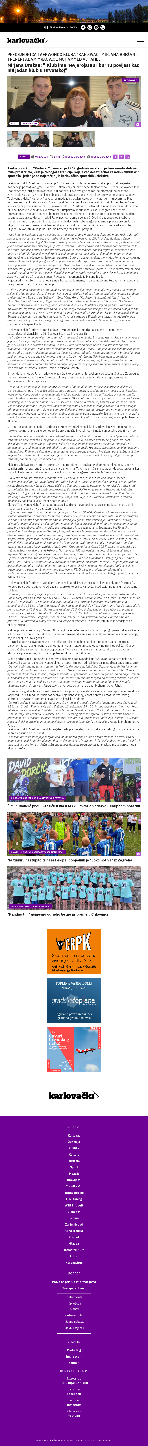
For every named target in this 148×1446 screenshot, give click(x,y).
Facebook (74, 1394)
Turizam (74, 1161)
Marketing (74, 1350)
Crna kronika (74, 1231)
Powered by (45, 1440)
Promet (74, 1237)
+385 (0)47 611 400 (74, 1383)
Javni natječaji (74, 1328)
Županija (74, 1142)
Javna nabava (74, 1321)
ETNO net (74, 1212)
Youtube (74, 1415)
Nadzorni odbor (74, 1315)
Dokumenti (74, 1297)
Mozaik (74, 1173)
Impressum (74, 1356)
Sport (24, 156)
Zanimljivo (30, 123)
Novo (14, 123)
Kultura (74, 1154)
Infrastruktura (74, 1250)
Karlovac (74, 1135)
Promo (74, 1218)
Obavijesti (74, 1180)
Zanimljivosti (74, 1224)
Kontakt (74, 1363)
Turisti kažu (74, 1186)
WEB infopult (74, 1205)
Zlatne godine (74, 1192)
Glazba (74, 1243)
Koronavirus (74, 1262)
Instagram (74, 1405)
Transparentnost (74, 1288)
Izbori (74, 1256)
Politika (74, 1148)
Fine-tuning (74, 1199)
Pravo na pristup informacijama (74, 1282)
